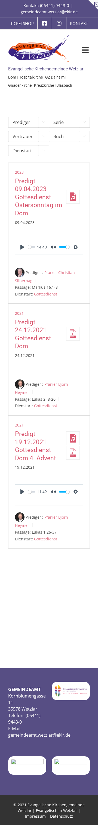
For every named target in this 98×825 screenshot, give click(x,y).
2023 (19, 172)
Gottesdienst (45, 294)
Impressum (35, 816)
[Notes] (73, 334)
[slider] (31, 247)
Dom (12, 77)
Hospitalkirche (31, 77)
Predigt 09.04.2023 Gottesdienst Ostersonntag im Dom (38, 197)
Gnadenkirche (20, 85)
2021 (19, 313)
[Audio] (73, 197)
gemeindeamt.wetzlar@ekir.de (49, 11)
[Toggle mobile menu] (86, 50)
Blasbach (64, 85)
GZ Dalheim (55, 77)
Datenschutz (61, 816)
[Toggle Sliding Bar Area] (93, 5)
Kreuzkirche (44, 85)
